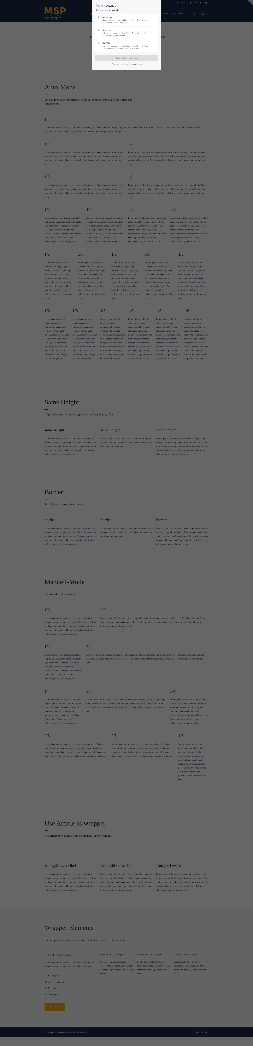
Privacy (115, 64)
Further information (134, 64)
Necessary (125, 20)
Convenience (125, 33)
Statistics (125, 46)
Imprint (122, 64)
